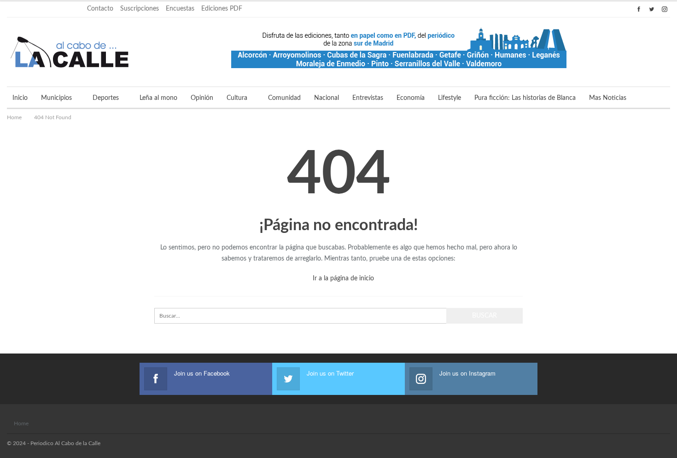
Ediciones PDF (221, 9)
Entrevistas (367, 98)
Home (21, 423)
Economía (411, 98)
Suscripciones (139, 9)
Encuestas (180, 9)
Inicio (20, 98)
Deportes (106, 98)
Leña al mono (158, 98)
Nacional (326, 98)
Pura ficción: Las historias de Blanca (525, 98)
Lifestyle (449, 98)
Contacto (100, 9)
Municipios (56, 98)
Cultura (237, 98)
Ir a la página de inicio (342, 278)
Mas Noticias (607, 98)
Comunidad (284, 98)
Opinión (202, 98)
